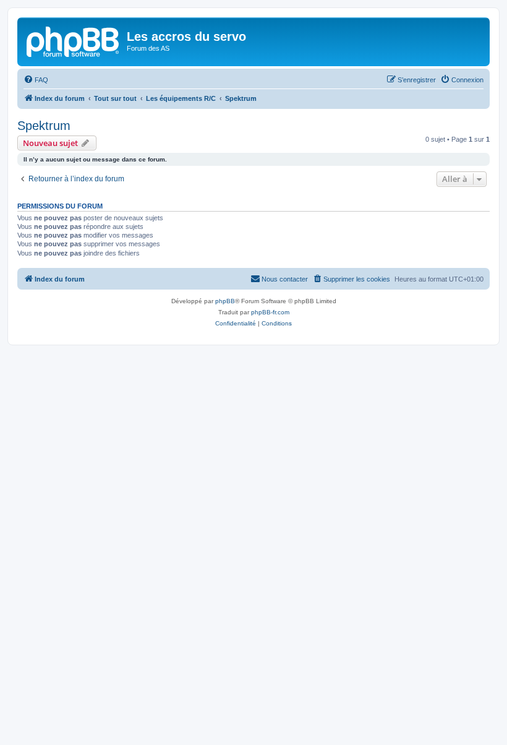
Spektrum (43, 125)
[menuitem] (35, 79)
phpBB (225, 301)
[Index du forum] (73, 40)
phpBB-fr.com (270, 312)
